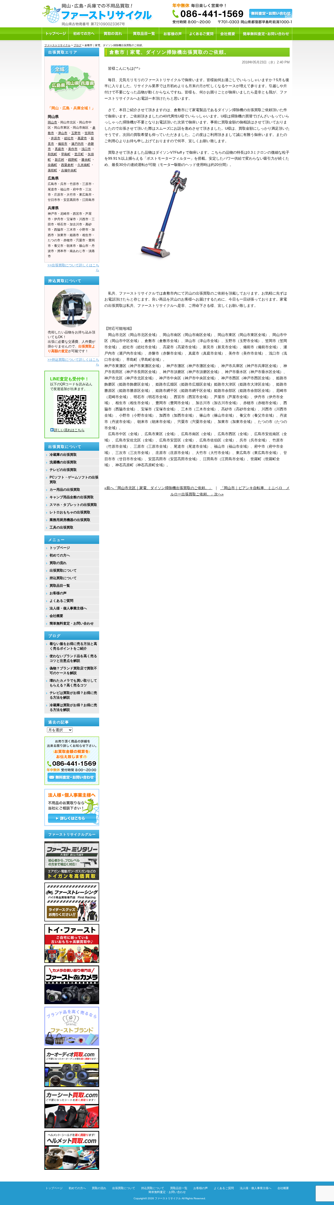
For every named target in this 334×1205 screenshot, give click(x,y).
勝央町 (86, 159)
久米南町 (83, 165)
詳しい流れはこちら (69, 430)
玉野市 (76, 133)
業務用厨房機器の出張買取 (70, 520)
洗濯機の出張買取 (63, 462)
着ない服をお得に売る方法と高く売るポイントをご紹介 (73, 646)
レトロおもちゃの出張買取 (70, 512)
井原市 (55, 138)
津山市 (62, 133)
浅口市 (86, 149)
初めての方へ (60, 555)
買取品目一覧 (60, 585)
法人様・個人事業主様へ (68, 608)
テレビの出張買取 (63, 470)
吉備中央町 (69, 170)
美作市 (72, 149)
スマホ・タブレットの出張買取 (73, 505)
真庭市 (59, 149)
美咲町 (52, 170)
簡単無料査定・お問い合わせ (72, 623)
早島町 (65, 154)
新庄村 (59, 159)
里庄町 (79, 154)
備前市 (62, 144)
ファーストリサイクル (168, 1198)
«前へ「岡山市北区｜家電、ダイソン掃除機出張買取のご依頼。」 (158, 488)
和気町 (52, 154)
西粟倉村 (67, 165)
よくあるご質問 (61, 601)
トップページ (60, 548)
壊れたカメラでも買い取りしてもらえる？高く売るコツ (73, 683)
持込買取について (63, 578)
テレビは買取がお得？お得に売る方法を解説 (73, 695)
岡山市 (52, 122)
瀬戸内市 (77, 144)
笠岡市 (89, 133)
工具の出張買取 (61, 527)
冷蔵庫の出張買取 (63, 455)
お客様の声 (58, 593)
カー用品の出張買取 (65, 489)
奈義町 (52, 165)
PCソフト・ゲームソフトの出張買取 (74, 479)
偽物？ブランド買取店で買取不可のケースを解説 (73, 670)
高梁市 (82, 138)
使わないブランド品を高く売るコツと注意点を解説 (73, 658)
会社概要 (56, 616)
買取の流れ (58, 563)
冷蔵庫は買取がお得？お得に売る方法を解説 (73, 707)
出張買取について (63, 570)
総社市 (69, 138)
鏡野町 (72, 159)
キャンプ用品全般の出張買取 (72, 497)
